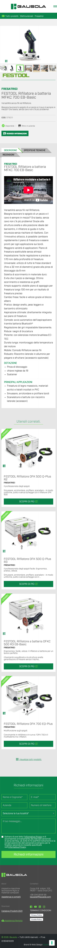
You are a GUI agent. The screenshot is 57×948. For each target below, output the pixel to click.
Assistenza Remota (12, 921)
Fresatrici (39, 16)
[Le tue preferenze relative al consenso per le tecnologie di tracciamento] (52, 943)
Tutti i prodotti (9, 16)
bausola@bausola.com (40, 897)
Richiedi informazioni (28, 854)
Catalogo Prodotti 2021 (12, 911)
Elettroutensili (26, 16)
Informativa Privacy (33, 837)
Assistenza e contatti (11, 897)
